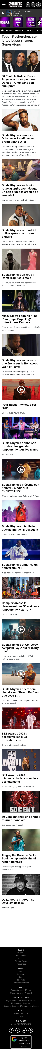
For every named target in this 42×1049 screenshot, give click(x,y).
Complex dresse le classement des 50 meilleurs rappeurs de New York (20, 606)
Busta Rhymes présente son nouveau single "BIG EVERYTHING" (20, 488)
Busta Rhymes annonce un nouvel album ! (20, 566)
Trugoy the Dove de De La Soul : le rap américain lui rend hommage (19, 858)
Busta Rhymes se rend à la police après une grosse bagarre (19, 233)
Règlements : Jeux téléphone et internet (21, 1006)
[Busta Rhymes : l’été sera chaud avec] (21, 674)
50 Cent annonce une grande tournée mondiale (21, 818)
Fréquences (21, 964)
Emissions (21, 952)
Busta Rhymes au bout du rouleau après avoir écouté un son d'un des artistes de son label (20, 190)
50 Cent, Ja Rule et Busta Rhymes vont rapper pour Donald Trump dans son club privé (19, 81)
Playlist (21, 958)
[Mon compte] (38, 4)
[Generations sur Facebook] (11, 1030)
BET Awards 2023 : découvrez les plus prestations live (14, 737)
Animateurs (21, 955)
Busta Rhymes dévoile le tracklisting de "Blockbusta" (20, 528)
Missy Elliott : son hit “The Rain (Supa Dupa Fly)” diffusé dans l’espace (19, 319)
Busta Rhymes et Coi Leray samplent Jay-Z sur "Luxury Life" (20, 648)
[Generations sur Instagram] (30, 1030)
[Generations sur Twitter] (17, 1030)
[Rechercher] (33, 4)
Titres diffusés (21, 961)
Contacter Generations (21, 1024)
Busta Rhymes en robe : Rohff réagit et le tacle (18, 276)
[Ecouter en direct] (28, 4)
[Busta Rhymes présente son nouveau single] (21, 469)
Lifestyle (21, 980)
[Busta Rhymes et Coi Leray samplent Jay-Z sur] (21, 629)
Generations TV (21, 1013)
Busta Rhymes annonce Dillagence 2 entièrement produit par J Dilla (18, 138)
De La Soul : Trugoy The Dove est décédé (18, 901)
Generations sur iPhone (21, 990)
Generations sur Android (21, 993)
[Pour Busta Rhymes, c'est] (21, 389)
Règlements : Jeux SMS (21, 1003)
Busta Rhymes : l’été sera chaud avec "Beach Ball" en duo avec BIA (20, 692)
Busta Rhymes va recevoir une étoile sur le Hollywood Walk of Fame (20, 363)
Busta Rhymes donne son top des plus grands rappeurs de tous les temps (20, 446)
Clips (21, 1016)
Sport (29, 30)
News (9, 30)
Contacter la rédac (21, 982)
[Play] (3, 13)
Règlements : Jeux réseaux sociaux (21, 1000)
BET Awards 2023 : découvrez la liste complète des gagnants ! (20, 778)
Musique (19, 30)
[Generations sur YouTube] (24, 1030)
